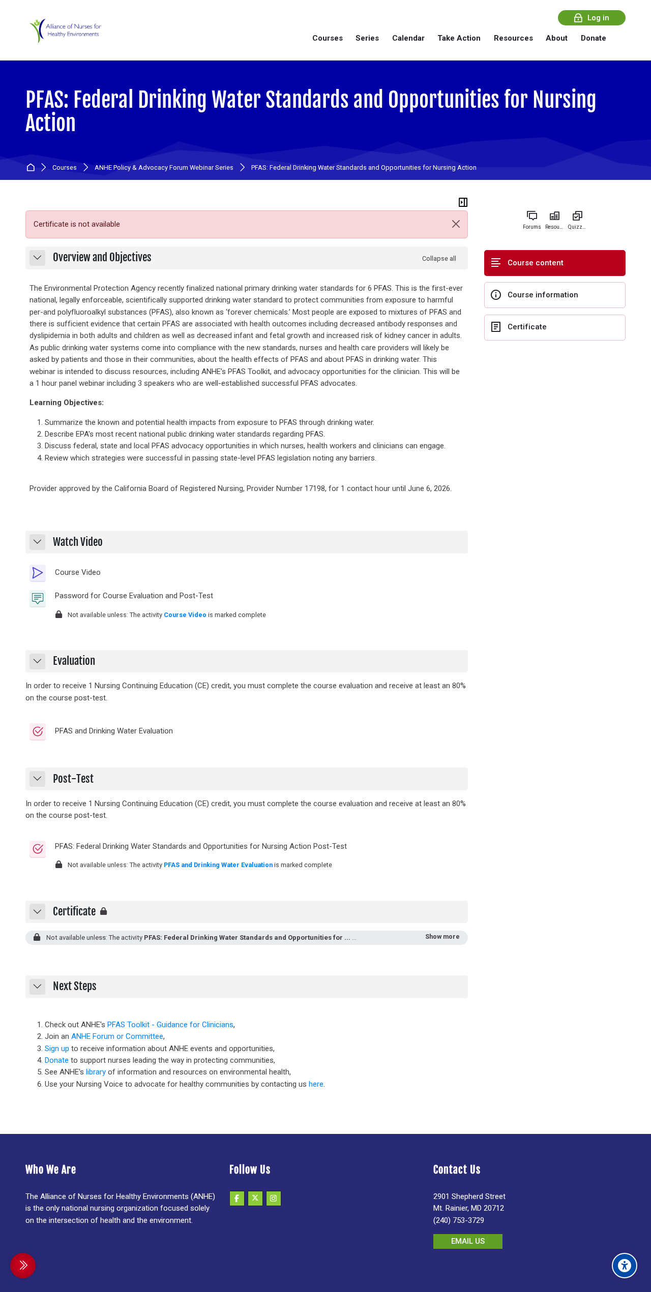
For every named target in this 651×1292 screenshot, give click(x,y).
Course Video (185, 615)
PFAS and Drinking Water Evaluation (218, 865)
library (96, 1071)
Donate (57, 1060)
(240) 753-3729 (458, 1220)
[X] (255, 1198)
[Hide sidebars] (463, 202)
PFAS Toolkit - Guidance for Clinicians (170, 1024)
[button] (37, 258)
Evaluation (74, 661)
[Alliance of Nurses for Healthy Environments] (64, 38)
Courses (64, 168)
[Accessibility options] (624, 1265)
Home (32, 168)
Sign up (57, 1048)
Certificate (74, 912)
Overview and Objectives (102, 258)
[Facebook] (237, 1198)
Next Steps (75, 986)
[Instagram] (273, 1198)
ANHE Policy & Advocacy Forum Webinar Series (164, 168)
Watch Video (78, 542)
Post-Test (73, 779)
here (316, 1084)
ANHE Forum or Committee (117, 1036)
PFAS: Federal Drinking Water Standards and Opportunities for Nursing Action (311, 111)
